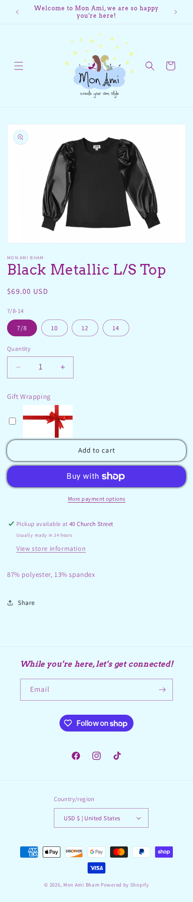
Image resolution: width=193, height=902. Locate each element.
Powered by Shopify (125, 884)
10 (54, 328)
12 (85, 328)
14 (115, 328)
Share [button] (26, 602)
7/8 (22, 328)
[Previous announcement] (17, 12)
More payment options (97, 498)
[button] (18, 66)
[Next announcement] (175, 12)
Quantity (18, 349)
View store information (51, 548)
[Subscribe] (162, 690)
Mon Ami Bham (82, 884)
